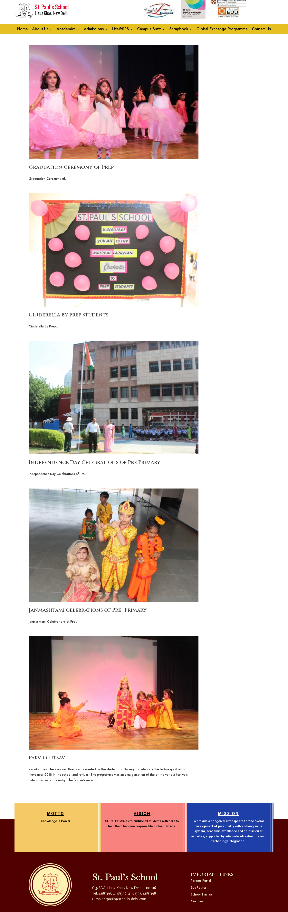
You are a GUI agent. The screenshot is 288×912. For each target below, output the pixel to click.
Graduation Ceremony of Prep (71, 167)
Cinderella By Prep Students (68, 315)
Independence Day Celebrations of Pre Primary (94, 462)
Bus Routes (198, 887)
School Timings (201, 894)
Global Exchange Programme (222, 30)
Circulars (197, 901)
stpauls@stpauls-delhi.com (125, 899)
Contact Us (261, 30)
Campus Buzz (149, 30)
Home (22, 30)
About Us (40, 30)
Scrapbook (178, 30)
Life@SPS (120, 30)
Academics (66, 30)
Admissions (94, 30)
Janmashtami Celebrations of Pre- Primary (88, 610)
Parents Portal (201, 880)
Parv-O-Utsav (47, 757)
